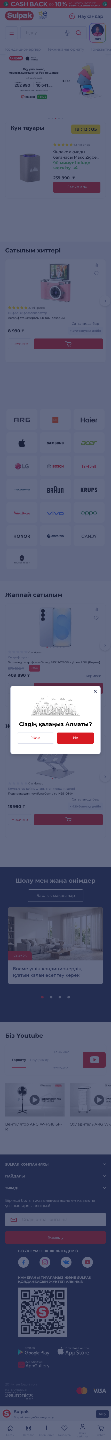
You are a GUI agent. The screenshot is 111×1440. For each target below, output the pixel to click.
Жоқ (35, 737)
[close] (95, 691)
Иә (75, 737)
